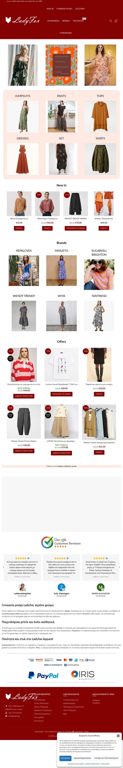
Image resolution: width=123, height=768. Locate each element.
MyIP (86, 732)
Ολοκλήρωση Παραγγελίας (73, 707)
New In (50, 9)
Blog (65, 714)
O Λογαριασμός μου (71, 700)
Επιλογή (19, 228)
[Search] (111, 21)
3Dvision (68, 732)
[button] (118, 736)
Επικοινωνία (38, 721)
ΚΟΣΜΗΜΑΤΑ (53, 21)
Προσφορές (79, 20)
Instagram (96, 700)
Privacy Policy (105, 763)
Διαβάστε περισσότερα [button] (22, 576)
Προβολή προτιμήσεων (106, 758)
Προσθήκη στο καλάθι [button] (76, 228)
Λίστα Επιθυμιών (69, 710)
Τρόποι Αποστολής (41, 703)
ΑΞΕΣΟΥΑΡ (79, 9)
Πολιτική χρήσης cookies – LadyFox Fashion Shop (84, 763)
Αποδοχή (65, 758)
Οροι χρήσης (39, 717)
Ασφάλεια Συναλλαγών (43, 710)
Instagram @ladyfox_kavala (66, 466)
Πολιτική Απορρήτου (42, 714)
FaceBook (96, 703)
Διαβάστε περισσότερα (23, 396)
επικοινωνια (66, 33)
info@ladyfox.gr (14, 716)
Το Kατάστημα (39, 700)
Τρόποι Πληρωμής (41, 707)
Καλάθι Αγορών (69, 703)
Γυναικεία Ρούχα (64, 9)
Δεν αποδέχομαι (82, 758)
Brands (66, 21)
